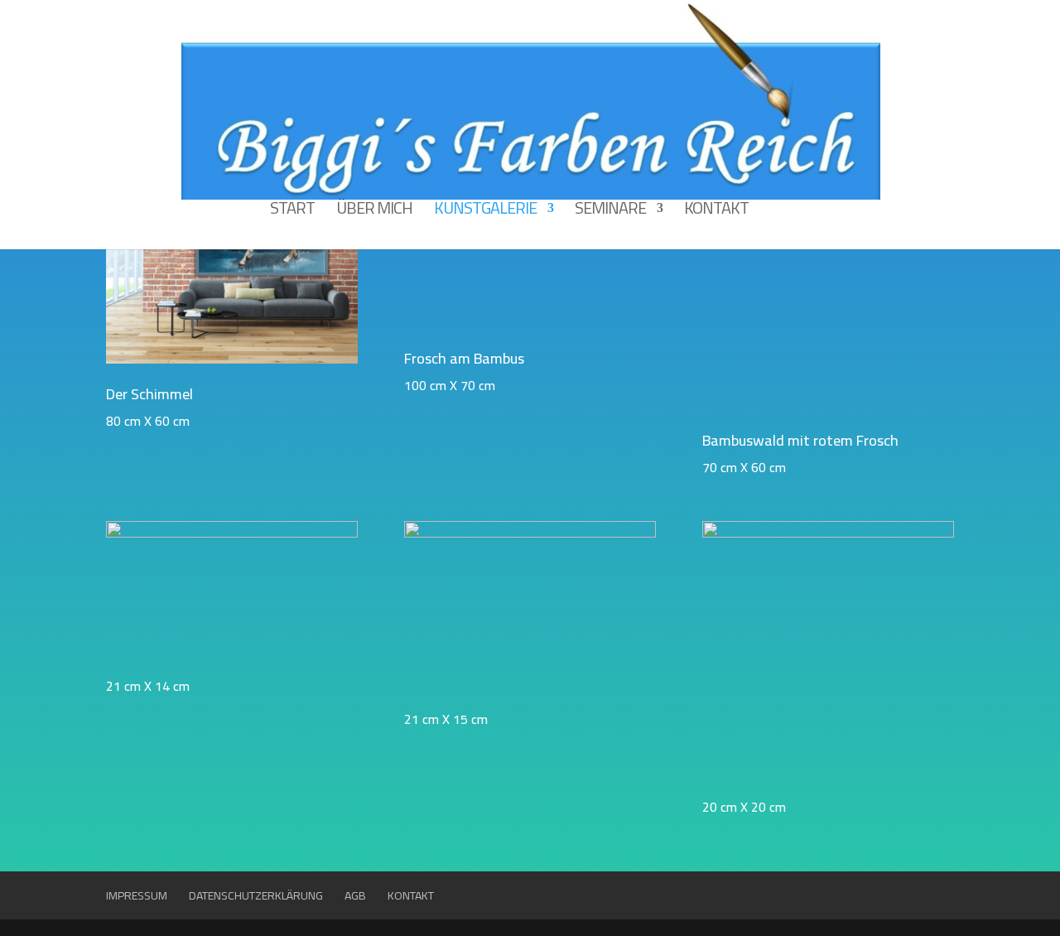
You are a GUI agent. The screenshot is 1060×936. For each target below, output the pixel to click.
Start (292, 212)
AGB (355, 895)
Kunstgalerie (485, 212)
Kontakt (716, 212)
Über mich (374, 212)
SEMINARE (610, 212)
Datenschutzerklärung (256, 895)
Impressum (136, 895)
